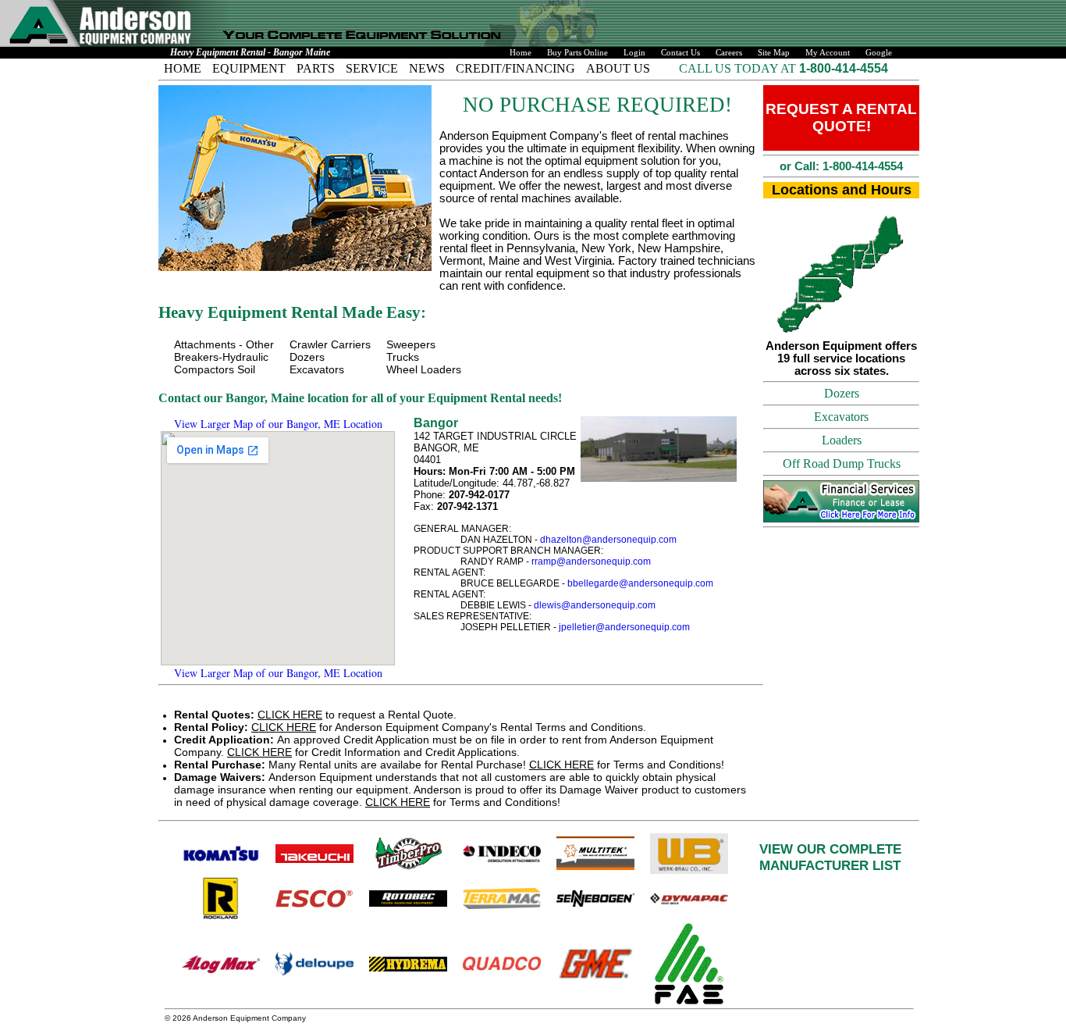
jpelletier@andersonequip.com (624, 627)
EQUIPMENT (249, 68)
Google (878, 52)
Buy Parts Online (577, 52)
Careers (729, 52)
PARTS (316, 68)
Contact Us (680, 52)
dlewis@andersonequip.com (595, 605)
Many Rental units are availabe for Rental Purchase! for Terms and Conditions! (449, 764)
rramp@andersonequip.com (591, 561)
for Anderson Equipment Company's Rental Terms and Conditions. (410, 727)
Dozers (841, 393)
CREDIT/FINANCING (515, 68)
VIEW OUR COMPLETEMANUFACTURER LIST (830, 857)
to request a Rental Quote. (315, 714)
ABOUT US (618, 68)
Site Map (774, 52)
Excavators (841, 416)
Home (520, 52)
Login (634, 52)
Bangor (436, 423)
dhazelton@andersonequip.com (608, 539)
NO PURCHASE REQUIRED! (597, 104)
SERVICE (372, 68)
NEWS (427, 68)
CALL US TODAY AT (739, 68)
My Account (827, 52)
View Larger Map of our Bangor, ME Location (278, 423)
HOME (182, 68)
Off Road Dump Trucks (842, 463)
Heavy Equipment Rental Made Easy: (292, 312)
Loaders (842, 440)
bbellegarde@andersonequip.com (640, 583)
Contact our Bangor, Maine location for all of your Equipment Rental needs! (360, 398)
